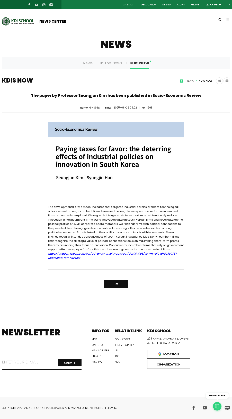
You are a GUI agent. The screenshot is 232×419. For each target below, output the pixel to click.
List (116, 284)
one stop (98, 345)
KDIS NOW (139, 63)
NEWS (190, 81)
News (88, 63)
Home (181, 82)
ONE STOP (128, 4)
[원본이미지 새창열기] (116, 161)
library (96, 356)
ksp (117, 356)
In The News (111, 63)
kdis (94, 339)
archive (97, 362)
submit (69, 362)
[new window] (194, 408)
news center (100, 350)
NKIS (117, 362)
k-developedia (124, 345)
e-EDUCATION (148, 4)
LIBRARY (166, 4)
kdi (117, 350)
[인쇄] (227, 80)
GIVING (195, 4)
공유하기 (219, 80)
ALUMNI (181, 4)
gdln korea (122, 339)
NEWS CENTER (52, 21)
